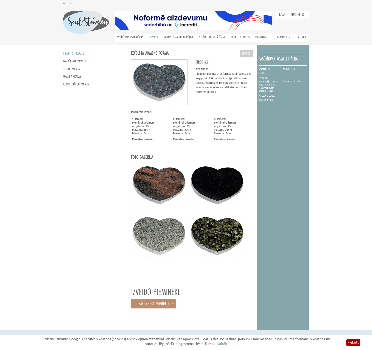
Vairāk (222, 344)
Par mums (261, 37)
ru (71, 3)
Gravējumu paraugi (74, 61)
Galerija (301, 37)
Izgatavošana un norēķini (178, 37)
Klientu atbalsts (240, 37)
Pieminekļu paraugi (74, 54)
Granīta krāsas (72, 77)
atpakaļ (247, 53)
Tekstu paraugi (72, 69)
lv (64, 3)
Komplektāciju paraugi (76, 84)
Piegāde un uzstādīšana (211, 37)
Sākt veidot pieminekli (154, 303)
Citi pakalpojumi (282, 37)
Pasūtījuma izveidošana (129, 37)
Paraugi (153, 37)
